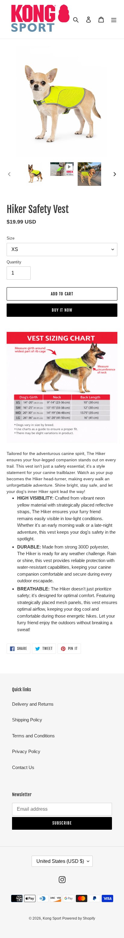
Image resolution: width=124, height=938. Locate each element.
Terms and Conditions (33, 735)
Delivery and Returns (33, 704)
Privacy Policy (26, 751)
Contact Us (23, 767)
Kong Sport (52, 918)
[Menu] (113, 19)
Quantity (14, 262)
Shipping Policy (27, 719)
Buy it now (62, 310)
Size (10, 238)
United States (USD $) (60, 861)
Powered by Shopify (78, 918)
